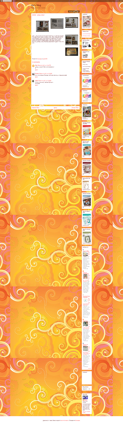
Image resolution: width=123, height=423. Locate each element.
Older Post (75, 108)
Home (55, 108)
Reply (36, 70)
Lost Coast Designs (87, 33)
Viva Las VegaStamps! (86, 273)
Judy (36, 65)
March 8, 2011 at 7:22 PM (44, 65)
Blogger (77, 420)
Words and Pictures (85, 345)
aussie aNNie (86, 251)
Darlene (85, 400)
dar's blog (36, 5)
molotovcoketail (65, 420)
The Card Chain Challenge (86, 297)
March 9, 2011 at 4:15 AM (45, 74)
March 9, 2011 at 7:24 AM (44, 81)
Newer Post (35, 108)
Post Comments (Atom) (59, 112)
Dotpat (37, 74)
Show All (89, 368)
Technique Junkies (86, 35)
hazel (36, 81)
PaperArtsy (85, 320)
